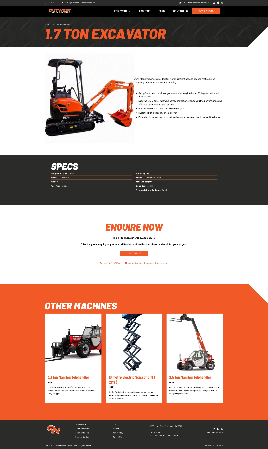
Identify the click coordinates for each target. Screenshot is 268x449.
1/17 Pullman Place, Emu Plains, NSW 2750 (166, 426)
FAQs (162, 11)
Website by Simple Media (214, 445)
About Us (144, 11)
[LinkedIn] (214, 2)
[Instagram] (222, 2)
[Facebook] (218, 2)
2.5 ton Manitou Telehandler (190, 377)
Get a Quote (206, 11)
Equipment (120, 11)
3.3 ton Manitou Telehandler (68, 377)
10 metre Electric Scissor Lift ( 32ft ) (131, 379)
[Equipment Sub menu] (130, 11)
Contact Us (180, 11)
